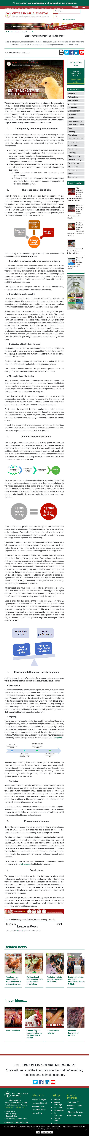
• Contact (70, 1109)
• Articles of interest (39, 1103)
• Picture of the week (75, 1112)
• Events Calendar (39, 1110)
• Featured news (38, 1106)
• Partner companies (75, 1105)
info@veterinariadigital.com (15, 1107)
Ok (38, 1132)
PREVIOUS (11, 924)
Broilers (37, 920)
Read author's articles (76, 81)
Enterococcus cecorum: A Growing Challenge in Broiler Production (75, 251)
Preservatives (30, 32)
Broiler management (17, 920)
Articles (8, 32)
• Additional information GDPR (16, 1118)
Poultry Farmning (48, 920)
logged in (21, 931)
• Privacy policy (10, 1114)
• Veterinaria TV (73, 1102)
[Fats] (78, 128)
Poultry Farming (18, 32)
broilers (30, 920)
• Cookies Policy (11, 1116)
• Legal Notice (10, 1111)
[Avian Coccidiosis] (13, 1036)
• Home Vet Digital (39, 1100)
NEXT (58, 924)
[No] (86, 1130)
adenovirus (25, 864)
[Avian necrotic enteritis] (55, 1036)
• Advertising (37, 1113)
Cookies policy (47, 1132)
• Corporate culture (74, 1115)
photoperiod (57, 738)
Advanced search (69, 19)
